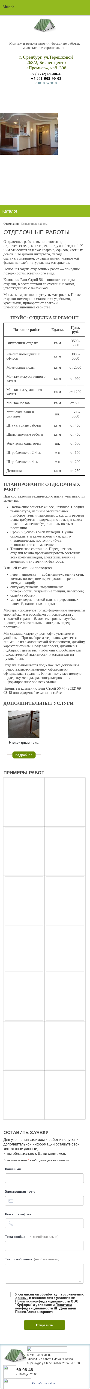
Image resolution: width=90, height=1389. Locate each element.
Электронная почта (20, 1191)
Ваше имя (13, 1169)
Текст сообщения (32, 1259)
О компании (11, 223)
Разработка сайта (44, 1383)
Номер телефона (18, 1214)
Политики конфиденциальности (42, 1301)
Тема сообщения (32, 1237)
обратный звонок (59, 1371)
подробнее (23, 755)
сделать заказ (48, 95)
